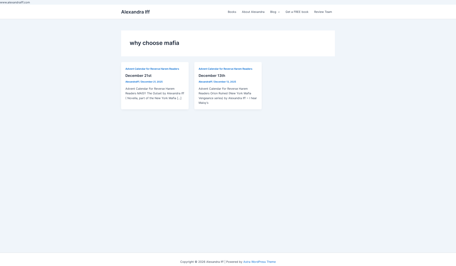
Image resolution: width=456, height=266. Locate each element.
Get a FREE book (297, 12)
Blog (273, 12)
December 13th (212, 75)
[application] (278, 12)
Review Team (323, 12)
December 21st (138, 75)
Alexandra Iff (135, 12)
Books (232, 12)
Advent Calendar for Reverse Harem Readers (152, 68)
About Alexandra (253, 12)
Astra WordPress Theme (259, 262)
